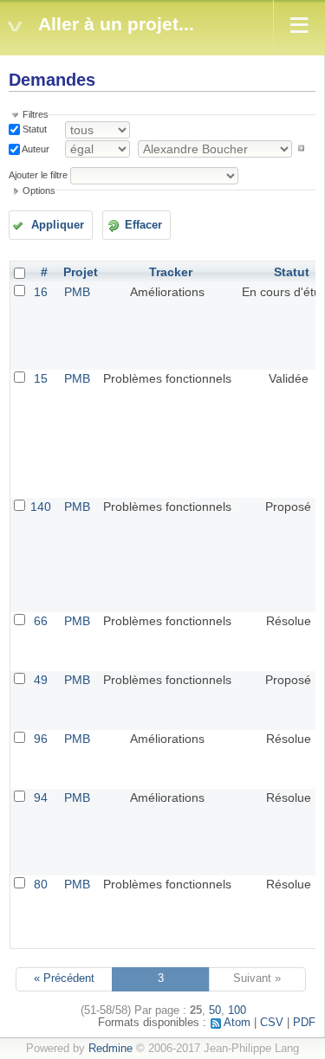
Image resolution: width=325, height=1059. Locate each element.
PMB (77, 292)
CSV (271, 1023)
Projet (80, 272)
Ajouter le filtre (38, 175)
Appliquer (57, 225)
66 (41, 621)
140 (40, 506)
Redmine (110, 1049)
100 (237, 1010)
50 (215, 1010)
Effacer (143, 225)
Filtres (36, 114)
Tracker (170, 272)
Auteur (34, 148)
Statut (33, 129)
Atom (237, 1023)
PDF (304, 1023)
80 (41, 884)
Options (39, 190)
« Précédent (64, 978)
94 (41, 797)
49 (41, 680)
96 (41, 739)
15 (41, 378)
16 (41, 292)
